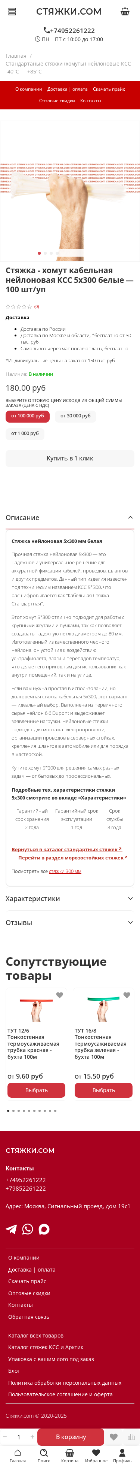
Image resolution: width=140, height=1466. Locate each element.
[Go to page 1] (8, 1111)
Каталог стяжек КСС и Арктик (45, 1347)
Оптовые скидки (57, 100)
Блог (14, 1370)
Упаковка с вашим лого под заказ (51, 1359)
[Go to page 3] (19, 1111)
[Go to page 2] (13, 1111)
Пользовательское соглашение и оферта (60, 1394)
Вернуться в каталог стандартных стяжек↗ (67, 849)
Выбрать (36, 1090)
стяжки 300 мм (65, 871)
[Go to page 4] (24, 1111)
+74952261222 (72, 30)
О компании (28, 89)
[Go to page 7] (39, 1111)
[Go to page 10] (55, 1111)
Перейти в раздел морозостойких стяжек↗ (73, 857)
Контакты (90, 100)
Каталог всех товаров (35, 1335)
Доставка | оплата (67, 89)
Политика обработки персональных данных (64, 1382)
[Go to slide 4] (57, 253)
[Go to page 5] (29, 1111)
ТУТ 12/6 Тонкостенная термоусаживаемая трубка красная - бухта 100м (33, 1043)
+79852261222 (26, 1189)
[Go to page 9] (50, 1111)
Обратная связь (28, 1316)
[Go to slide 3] (51, 253)
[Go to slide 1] (39, 253)
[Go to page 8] (45, 1111)
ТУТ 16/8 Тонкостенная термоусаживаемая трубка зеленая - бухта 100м (101, 1043)
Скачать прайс (109, 89)
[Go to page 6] (34, 1111)
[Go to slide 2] (45, 253)
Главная (16, 55)
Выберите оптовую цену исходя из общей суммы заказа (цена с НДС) (64, 403)
